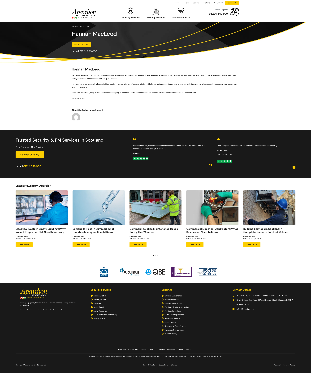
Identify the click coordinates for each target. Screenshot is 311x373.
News (26, 236)
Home (74, 26)
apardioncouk (96, 110)
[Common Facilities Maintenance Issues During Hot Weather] (156, 191)
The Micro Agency (289, 365)
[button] (153, 255)
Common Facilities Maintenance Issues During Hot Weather (154, 230)
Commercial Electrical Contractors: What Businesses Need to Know (212, 230)
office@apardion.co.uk (246, 309)
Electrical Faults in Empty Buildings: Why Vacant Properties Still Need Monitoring (41, 230)
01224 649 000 (218, 13)
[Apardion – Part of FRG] (84, 10)
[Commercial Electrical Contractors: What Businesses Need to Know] (212, 191)
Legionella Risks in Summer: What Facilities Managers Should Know (93, 230)
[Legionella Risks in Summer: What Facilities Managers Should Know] (99, 191)
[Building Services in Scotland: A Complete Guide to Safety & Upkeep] (269, 191)
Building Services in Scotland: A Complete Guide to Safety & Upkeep (265, 230)
